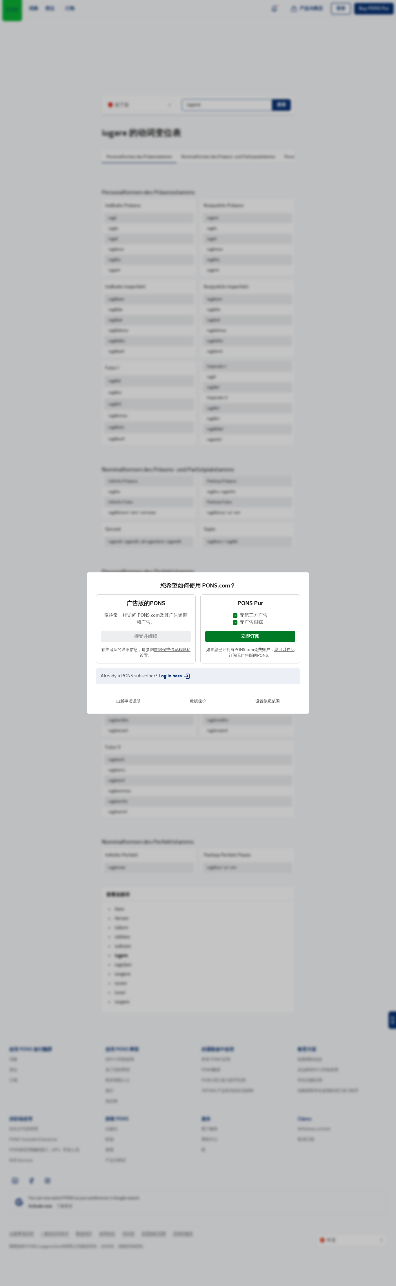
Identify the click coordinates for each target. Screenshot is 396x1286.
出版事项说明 (128, 723)
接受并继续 (145, 614)
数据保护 (198, 723)
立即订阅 (250, 614)
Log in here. (171, 654)
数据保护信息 (166, 628)
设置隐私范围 (267, 723)
